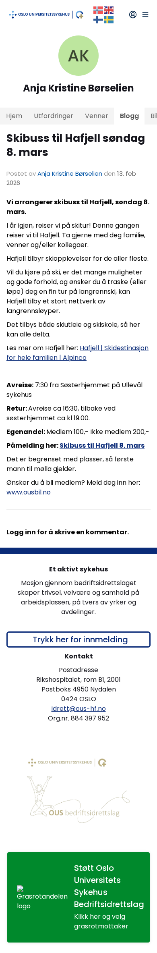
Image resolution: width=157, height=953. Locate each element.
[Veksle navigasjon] (145, 14)
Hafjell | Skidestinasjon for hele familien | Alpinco (77, 352)
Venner (96, 115)
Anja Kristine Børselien (69, 173)
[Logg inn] (133, 14)
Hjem (14, 115)
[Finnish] (98, 19)
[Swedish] (109, 19)
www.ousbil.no (28, 492)
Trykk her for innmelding (80, 639)
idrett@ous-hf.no (79, 708)
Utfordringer (53, 115)
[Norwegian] (98, 9)
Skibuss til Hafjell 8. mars (102, 445)
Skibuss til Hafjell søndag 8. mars (75, 145)
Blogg (129, 115)
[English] (109, 9)
